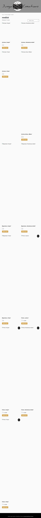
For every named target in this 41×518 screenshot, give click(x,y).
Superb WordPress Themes (28, 516)
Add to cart (5, 47)
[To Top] (38, 516)
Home (3, 14)
